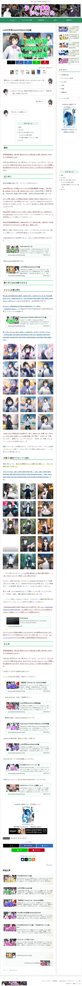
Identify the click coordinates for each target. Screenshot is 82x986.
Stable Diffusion (23, 838)
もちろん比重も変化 (26, 135)
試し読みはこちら (28, 824)
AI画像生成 (7, 838)
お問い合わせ (62, 981)
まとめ (21, 140)
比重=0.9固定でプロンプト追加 (29, 137)
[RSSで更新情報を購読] (33, 859)
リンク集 (78, 981)
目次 (25, 123)
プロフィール (71, 981)
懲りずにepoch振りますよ (26, 132)
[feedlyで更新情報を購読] (29, 859)
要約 (20, 127)
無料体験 (64, 129)
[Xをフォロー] (26, 859)
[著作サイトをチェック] (22, 859)
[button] (78, 98)
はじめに (21, 129)
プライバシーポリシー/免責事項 (49, 981)
